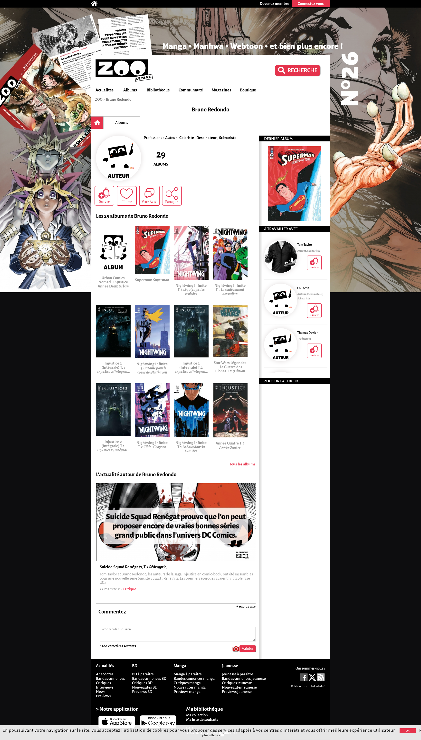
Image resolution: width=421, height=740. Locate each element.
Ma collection (197, 715)
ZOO (99, 99)
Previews (103, 696)
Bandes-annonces (110, 678)
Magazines (221, 90)
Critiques (103, 683)
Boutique (248, 90)
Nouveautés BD (144, 687)
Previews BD (142, 692)
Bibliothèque (158, 90)
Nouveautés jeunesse (239, 687)
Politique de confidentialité (308, 686)
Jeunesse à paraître (237, 674)
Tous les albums (242, 464)
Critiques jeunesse (237, 683)
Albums (130, 90)
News (100, 692)
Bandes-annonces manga (194, 678)
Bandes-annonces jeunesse (244, 678)
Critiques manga (187, 683)
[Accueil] (96, 3)
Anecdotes (104, 674)
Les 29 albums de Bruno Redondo (132, 216)
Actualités (105, 90)
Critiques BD (142, 683)
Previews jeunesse (237, 692)
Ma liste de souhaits (202, 719)
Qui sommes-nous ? (310, 668)
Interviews (104, 687)
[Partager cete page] (172, 196)
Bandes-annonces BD (149, 678)
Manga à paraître (188, 674)
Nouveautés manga (190, 687)
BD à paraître (143, 674)
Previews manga (187, 692)
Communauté (191, 90)
